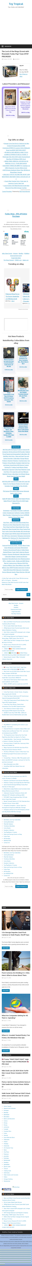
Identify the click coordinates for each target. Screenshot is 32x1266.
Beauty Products (16, 484)
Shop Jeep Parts (17, 525)
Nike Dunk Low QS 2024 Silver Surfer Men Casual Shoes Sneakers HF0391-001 (15, 1073)
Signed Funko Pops (9, 688)
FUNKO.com (18, 260)
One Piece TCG (8, 472)
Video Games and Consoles (11, 1175)
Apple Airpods (11, 498)
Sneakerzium (10, 513)
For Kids (16, 486)
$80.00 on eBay (23, 400)
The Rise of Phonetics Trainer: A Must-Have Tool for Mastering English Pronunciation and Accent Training (15, 754)
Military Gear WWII (7, 567)
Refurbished (7, 1160)
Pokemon (6, 1154)
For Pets (20, 486)
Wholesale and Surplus (14, 547)
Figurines (13, 476)
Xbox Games (19, 491)
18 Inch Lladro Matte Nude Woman (13, 626)
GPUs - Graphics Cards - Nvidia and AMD (14, 561)
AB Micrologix (16, 533)
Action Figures (7, 1106)
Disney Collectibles (13, 474)
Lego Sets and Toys (17, 472)
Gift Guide (19, 481)
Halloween (6, 1139)
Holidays (6, 1143)
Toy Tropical (16, 3)
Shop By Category (8, 824)
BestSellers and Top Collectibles (12, 819)
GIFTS (16, 478)
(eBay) (12, 301)
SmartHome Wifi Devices (17, 465)
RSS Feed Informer (24, 191)
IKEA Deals (10, 570)
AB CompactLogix (7, 533)
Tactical (6, 1168)
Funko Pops (18, 469)
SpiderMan (6, 1164)
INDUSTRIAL (16, 519)
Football (6, 1129)
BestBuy (21, 253)
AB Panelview (24, 533)
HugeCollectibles (16, 258)
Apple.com (26, 260)
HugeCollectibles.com (10, 720)
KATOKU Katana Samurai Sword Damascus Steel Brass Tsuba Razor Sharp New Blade (23, 427)
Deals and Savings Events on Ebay (13, 834)
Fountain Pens (7, 1131)
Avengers (6, 1110)
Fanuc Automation (12, 536)
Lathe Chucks (9, 531)
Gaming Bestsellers (9, 822)
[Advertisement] (16, 25)
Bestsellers (6, 1116)
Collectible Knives (25, 554)
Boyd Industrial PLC (24, 538)
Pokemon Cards (25, 469)
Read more (6, 947)
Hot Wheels (22, 474)
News (4, 907)
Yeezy (22, 517)
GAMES (16, 488)
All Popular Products (16, 449)
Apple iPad (19, 498)
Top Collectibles (9, 617)
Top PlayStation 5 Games (10, 832)
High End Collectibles (10, 772)
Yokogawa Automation (23, 536)
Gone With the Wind (9, 1137)
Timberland (14, 515)
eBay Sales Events (7, 253)
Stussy (15, 517)
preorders (17, 59)
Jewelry (14, 572)
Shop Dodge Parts (21, 527)
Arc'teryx (20, 515)
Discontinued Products (14, 550)
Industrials (6, 1146)
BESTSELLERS (16, 447)
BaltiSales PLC (6, 538)
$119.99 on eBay (23, 434)
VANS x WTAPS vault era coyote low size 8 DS (16, 684)
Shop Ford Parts (10, 527)
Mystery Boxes (23, 467)
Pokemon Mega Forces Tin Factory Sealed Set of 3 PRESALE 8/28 (12, 296)
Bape (18, 517)
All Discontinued (13, 452)
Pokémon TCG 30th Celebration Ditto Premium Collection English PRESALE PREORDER (25, 105)
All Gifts (25, 486)
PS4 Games (6, 491)
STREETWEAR (16, 508)
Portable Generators (19, 567)
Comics (6, 1121)
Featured (25, 449)
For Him (23, 484)
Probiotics (15, 461)
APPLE (16, 496)
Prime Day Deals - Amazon (15, 545)
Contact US (7, 842)
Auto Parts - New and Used (16, 456)
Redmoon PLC (15, 538)
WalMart (26, 253)
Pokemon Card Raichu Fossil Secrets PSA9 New (16, 780)
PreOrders (6, 1158)
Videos (5, 1177)
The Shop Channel (9, 260)
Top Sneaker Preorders (16, 510)
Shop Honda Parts (24, 522)
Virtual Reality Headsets (14, 463)
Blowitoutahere (25, 559)
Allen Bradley (17, 531)
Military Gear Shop (13, 565)
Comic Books (7, 828)
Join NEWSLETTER (8, 873)
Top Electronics (23, 461)
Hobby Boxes (25, 550)
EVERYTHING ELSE (16, 543)
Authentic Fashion (20, 513)
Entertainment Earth (16, 255)
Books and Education (9, 1118)
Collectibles (16, 458)
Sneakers (6, 1162)
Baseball (6, 1112)
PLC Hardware (20, 540)
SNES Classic (18, 493)
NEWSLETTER (7, 840)
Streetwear (6, 510)
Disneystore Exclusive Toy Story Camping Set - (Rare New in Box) (23, 360)
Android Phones (7, 552)
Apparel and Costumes (10, 1108)
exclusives (6, 1127)
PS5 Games (13, 491)
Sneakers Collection (9, 830)
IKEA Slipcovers (17, 570)
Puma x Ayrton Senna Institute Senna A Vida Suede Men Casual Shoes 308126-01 (16, 1084)
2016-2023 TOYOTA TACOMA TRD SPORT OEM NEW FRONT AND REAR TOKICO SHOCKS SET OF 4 (16, 177)
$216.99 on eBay (9, 440)
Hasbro (6, 1141)
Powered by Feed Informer (25, 189)
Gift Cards (24, 481)
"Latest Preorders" (7, 191)
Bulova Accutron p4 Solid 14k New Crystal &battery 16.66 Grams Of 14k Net (9, 362)
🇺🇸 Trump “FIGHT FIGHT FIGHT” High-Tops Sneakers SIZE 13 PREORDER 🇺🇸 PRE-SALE (15, 1061)
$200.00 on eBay (10, 115)
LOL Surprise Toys (8, 1148)
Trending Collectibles (9, 826)
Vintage (22, 458)
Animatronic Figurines (8, 469)
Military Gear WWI (24, 565)
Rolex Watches (20, 572)
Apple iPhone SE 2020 (19, 501)
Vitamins (10, 461)
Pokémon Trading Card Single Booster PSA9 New (17, 782)
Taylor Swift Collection (18, 552)
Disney (5, 1123)
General (6, 1135)
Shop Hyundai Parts (14, 529)
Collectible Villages (10, 556)
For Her (9, 484)
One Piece (6, 1152)
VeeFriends (7, 1173)
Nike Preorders (7, 515)
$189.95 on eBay (25, 112)
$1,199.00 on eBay (9, 369)
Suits (11, 486)
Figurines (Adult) (20, 476)
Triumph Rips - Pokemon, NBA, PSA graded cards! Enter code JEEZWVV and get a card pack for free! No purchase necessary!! (16, 760)
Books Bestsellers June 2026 (11, 764)
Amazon (15, 253)
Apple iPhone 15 (8, 501)
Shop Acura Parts (8, 525)
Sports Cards (7, 1166)
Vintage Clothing (8, 1179)
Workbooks (16, 554)
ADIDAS (27, 513)
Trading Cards (15, 467)
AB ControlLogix (25, 531)
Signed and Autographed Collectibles (16, 454)
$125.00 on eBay (23, 366)
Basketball (6, 1114)
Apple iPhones (26, 498)
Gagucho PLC (12, 540)
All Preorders (21, 452)
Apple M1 (4, 498)
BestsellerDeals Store (15, 559)
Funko (5, 1133)
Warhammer (7, 1181)
